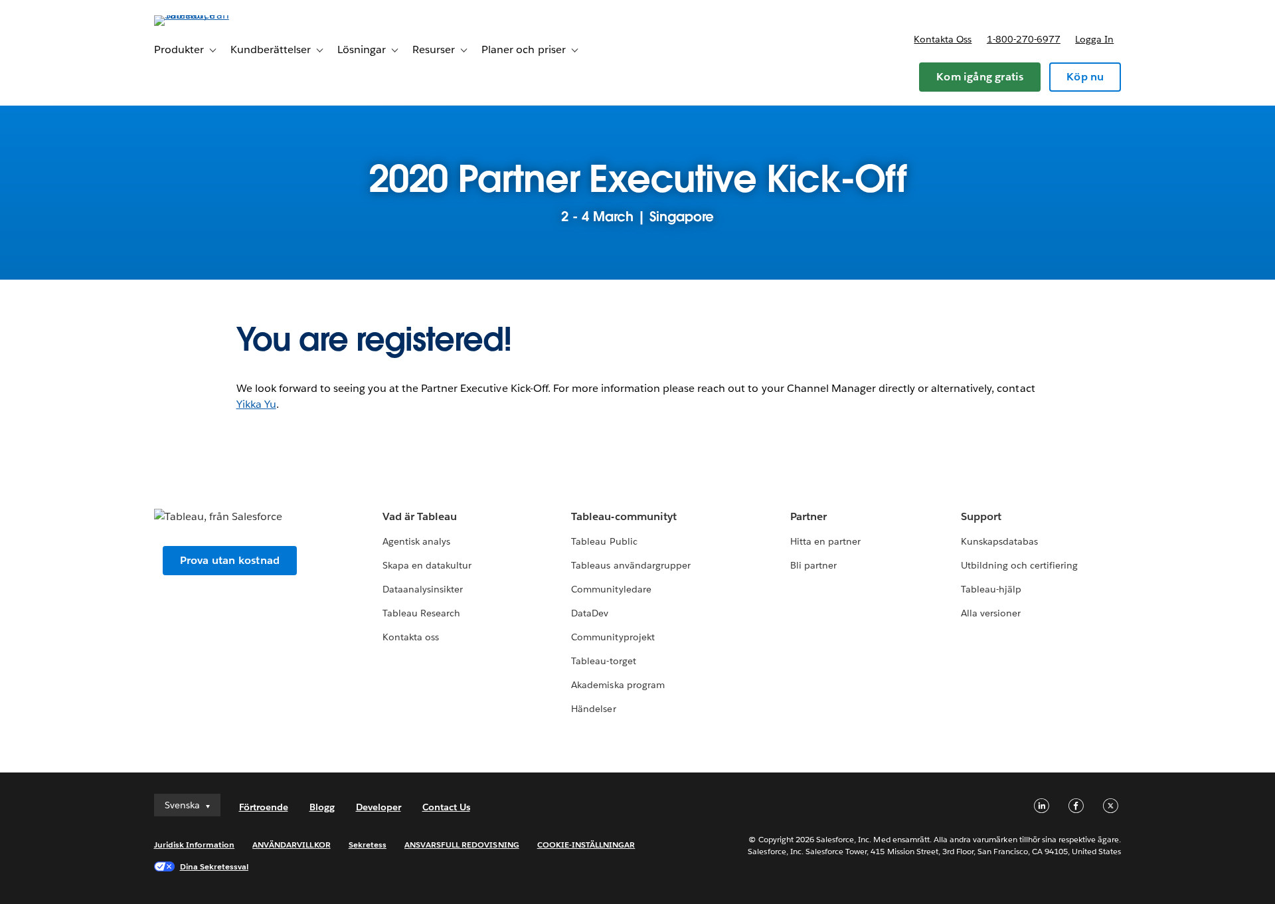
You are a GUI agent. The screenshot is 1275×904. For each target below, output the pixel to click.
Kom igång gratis (979, 77)
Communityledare (611, 589)
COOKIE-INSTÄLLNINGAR (586, 844)
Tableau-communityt (623, 516)
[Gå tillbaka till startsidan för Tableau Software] (210, 15)
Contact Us (446, 807)
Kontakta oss (943, 39)
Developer (378, 807)
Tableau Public (604, 541)
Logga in (1094, 39)
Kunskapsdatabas (999, 541)
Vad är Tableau (419, 516)
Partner (808, 516)
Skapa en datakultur (426, 565)
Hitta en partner (825, 541)
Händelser (593, 709)
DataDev (589, 613)
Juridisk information (194, 844)
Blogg (322, 807)
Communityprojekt (612, 637)
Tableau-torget (603, 661)
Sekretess (367, 844)
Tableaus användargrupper (630, 565)
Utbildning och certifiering (1019, 565)
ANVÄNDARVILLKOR (291, 844)
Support (981, 516)
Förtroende (263, 807)
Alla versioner (991, 613)
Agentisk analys (416, 541)
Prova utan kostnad (230, 560)
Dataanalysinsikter (422, 589)
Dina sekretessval (214, 866)
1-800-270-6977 (1024, 39)
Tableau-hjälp (991, 589)
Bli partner (813, 565)
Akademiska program (617, 685)
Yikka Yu (256, 404)
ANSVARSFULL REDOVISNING (461, 844)
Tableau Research (421, 613)
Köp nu (1085, 77)
